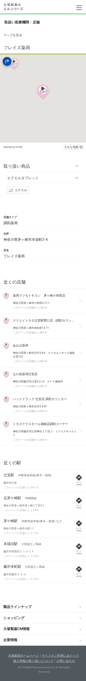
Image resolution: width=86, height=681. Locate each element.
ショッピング (13, 618)
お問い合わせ (65, 661)
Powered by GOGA (13, 147)
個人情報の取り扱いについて (33, 661)
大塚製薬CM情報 (16, 629)
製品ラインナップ (17, 607)
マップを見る (13, 35)
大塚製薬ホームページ (23, 655)
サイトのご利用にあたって (60, 655)
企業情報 (10, 640)
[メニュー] (79, 7)
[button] (43, 166)
